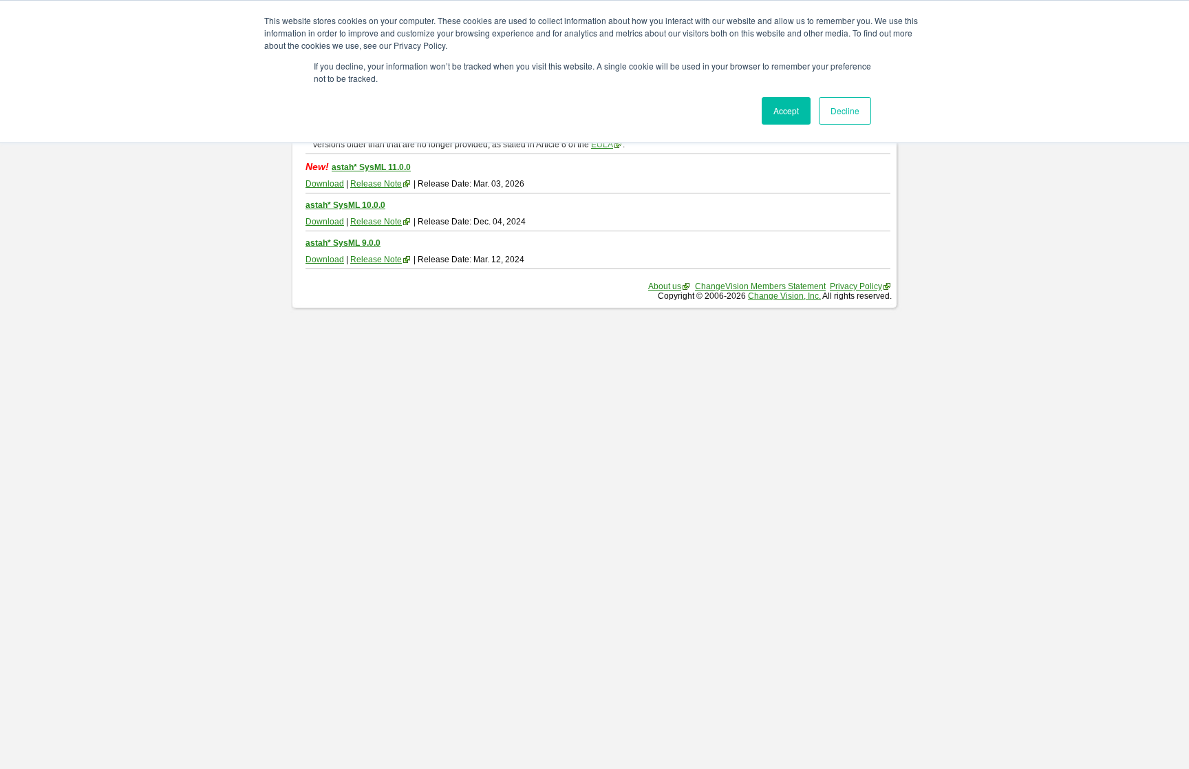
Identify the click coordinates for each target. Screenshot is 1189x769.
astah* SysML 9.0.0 (343, 243)
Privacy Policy (856, 286)
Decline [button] (845, 110)
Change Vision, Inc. (784, 296)
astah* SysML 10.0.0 (345, 205)
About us (664, 286)
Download (325, 184)
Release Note (376, 184)
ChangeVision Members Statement (760, 286)
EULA (602, 144)
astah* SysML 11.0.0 (371, 167)
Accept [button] (786, 110)
